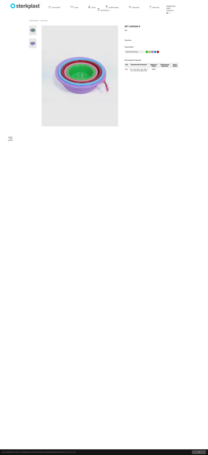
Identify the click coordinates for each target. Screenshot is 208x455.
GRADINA (135, 8)
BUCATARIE (56, 8)
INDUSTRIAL (105, 10)
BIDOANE (155, 8)
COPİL (93, 8)
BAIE (76, 8)
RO (167, 13)
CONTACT (170, 10)
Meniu (10, 140)
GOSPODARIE (113, 8)
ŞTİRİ (168, 8)
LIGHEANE (44, 20)
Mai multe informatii (70, 452)
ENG (168, 20)
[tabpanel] (80, 75)
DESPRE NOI (171, 6)
